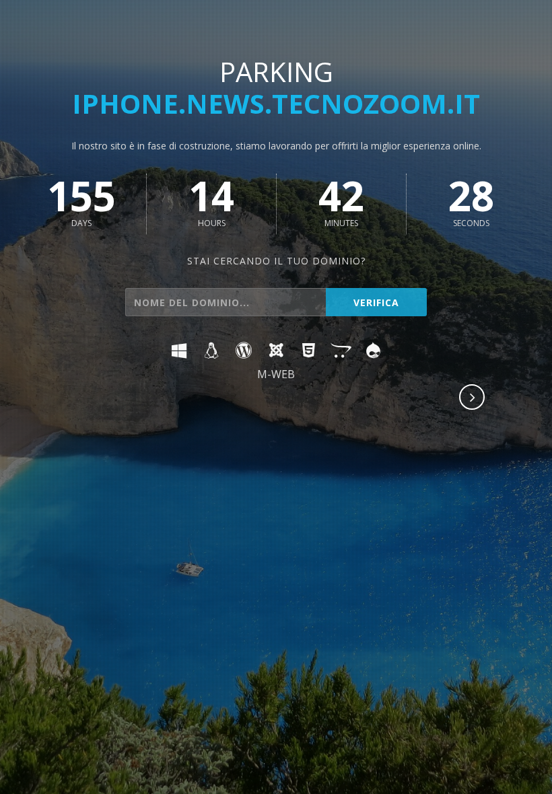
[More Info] (472, 398)
